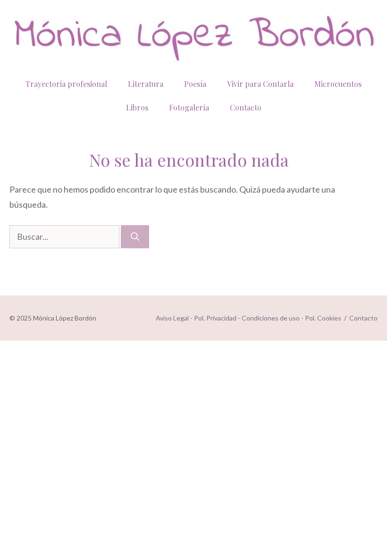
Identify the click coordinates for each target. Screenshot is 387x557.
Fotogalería (189, 107)
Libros (137, 107)
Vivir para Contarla (260, 84)
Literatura (145, 84)
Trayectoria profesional (66, 84)
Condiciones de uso (271, 318)
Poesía (195, 84)
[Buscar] (135, 236)
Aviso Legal (172, 318)
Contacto (245, 107)
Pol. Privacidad (215, 318)
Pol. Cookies (323, 318)
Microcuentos (338, 84)
